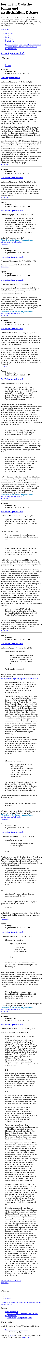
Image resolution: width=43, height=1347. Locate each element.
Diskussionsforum (11, 1312)
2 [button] (5, 64)
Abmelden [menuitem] (9, 39)
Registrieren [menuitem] (9, 41)
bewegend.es (23, 1330)
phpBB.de (25, 1337)
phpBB (12, 1335)
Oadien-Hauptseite (11, 1330)
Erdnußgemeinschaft (12, 53)
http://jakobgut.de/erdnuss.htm (11, 242)
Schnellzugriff (10, 33)
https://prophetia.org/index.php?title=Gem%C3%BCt (19, 679)
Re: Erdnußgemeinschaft (12, 177)
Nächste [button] (8, 66)
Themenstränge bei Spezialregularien (19, 1318)
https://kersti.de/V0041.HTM (11, 1281)
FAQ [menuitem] (7, 37)
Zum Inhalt (5, 29)
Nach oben (4, 165)
